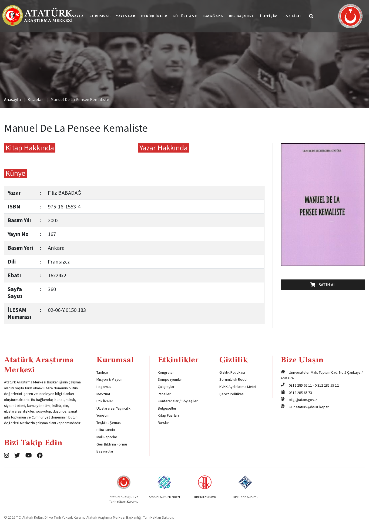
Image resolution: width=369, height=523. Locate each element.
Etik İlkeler (104, 401)
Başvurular (104, 451)
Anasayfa (73, 16)
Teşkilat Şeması (109, 422)
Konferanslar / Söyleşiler (178, 401)
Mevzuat (103, 394)
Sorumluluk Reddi (233, 379)
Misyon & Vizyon (109, 379)
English (292, 16)
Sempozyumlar (170, 379)
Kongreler (166, 372)
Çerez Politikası (231, 394)
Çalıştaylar (166, 386)
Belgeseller (167, 408)
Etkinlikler (153, 16)
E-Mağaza (212, 16)
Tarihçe (102, 372)
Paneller (164, 394)
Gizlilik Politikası (232, 372)
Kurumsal (99, 16)
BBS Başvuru (241, 16)
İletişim (269, 16)
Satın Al (326, 284)
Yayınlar (125, 16)
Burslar (163, 422)
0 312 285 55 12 (327, 385)
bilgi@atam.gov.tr (303, 399)
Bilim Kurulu (105, 429)
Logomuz (104, 386)
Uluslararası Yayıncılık (113, 408)
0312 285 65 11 (300, 385)
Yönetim (102, 415)
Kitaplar (35, 99)
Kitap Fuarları (168, 415)
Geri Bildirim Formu (111, 444)
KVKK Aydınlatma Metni (237, 386)
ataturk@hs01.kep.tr (312, 406)
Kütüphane (184, 16)
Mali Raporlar (106, 436)
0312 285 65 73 (300, 392)
